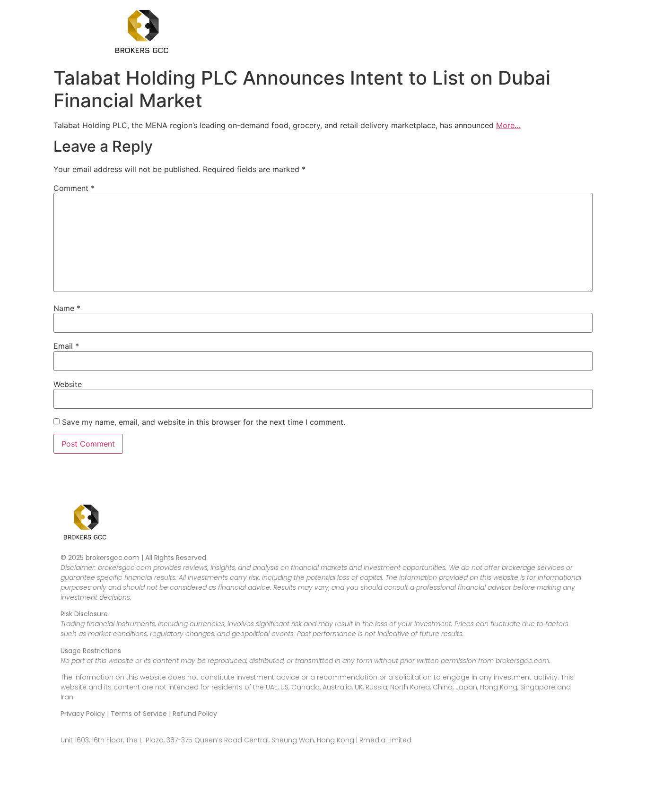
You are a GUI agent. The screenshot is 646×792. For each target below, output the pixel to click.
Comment (74, 188)
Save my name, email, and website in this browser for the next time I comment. (203, 422)
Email (66, 346)
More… (508, 125)
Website (67, 384)
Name (66, 308)
